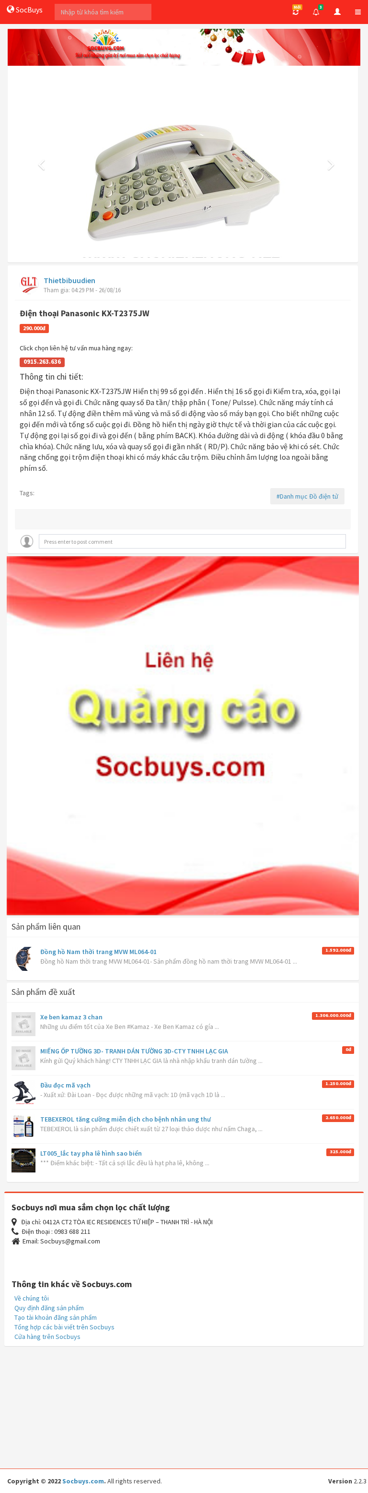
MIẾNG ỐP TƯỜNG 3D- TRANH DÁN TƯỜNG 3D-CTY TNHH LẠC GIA (134, 1051)
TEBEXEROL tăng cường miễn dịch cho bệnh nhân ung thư (125, 1119)
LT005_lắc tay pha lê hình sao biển (91, 1153)
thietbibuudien (69, 280)
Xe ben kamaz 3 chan (71, 1017)
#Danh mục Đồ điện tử (307, 496)
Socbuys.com (83, 1481)
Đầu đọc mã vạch (65, 1085)
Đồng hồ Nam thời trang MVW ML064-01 (98, 951)
